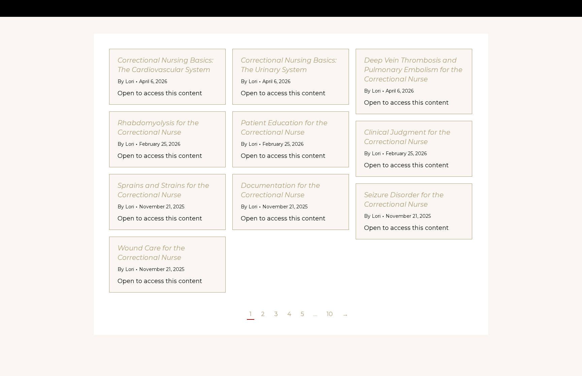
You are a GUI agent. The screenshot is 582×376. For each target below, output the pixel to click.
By (126, 81)
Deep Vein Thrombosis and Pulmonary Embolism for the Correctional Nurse (413, 69)
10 (330, 314)
